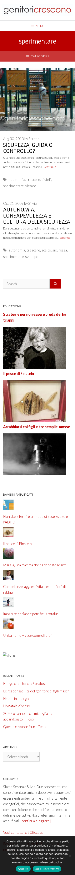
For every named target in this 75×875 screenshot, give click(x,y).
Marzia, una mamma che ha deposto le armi (35, 565)
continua (50, 167)
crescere (33, 179)
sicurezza (59, 250)
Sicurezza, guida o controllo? (27, 148)
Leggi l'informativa (47, 868)
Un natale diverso (16, 706)
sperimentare (13, 186)
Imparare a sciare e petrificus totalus (31, 614)
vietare (30, 186)
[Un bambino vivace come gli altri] (8, 626)
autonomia (17, 179)
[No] (70, 855)
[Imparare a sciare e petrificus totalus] (8, 604)
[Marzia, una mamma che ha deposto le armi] (8, 556)
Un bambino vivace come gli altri (27, 635)
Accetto (23, 868)
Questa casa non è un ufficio (24, 726)
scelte (46, 250)
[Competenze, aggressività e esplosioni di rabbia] (8, 577)
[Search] (55, 284)
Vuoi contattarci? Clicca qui (24, 832)
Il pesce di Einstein (18, 373)
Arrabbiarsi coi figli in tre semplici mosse (36, 426)
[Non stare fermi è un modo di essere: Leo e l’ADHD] (8, 507)
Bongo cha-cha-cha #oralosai (25, 683)
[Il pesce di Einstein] (34, 419)
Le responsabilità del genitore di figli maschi (36, 691)
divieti (46, 179)
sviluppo (31, 256)
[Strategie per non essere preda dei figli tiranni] (34, 366)
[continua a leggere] (35, 821)
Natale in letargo (16, 698)
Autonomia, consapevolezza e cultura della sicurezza (36, 216)
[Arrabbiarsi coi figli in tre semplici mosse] (34, 472)
